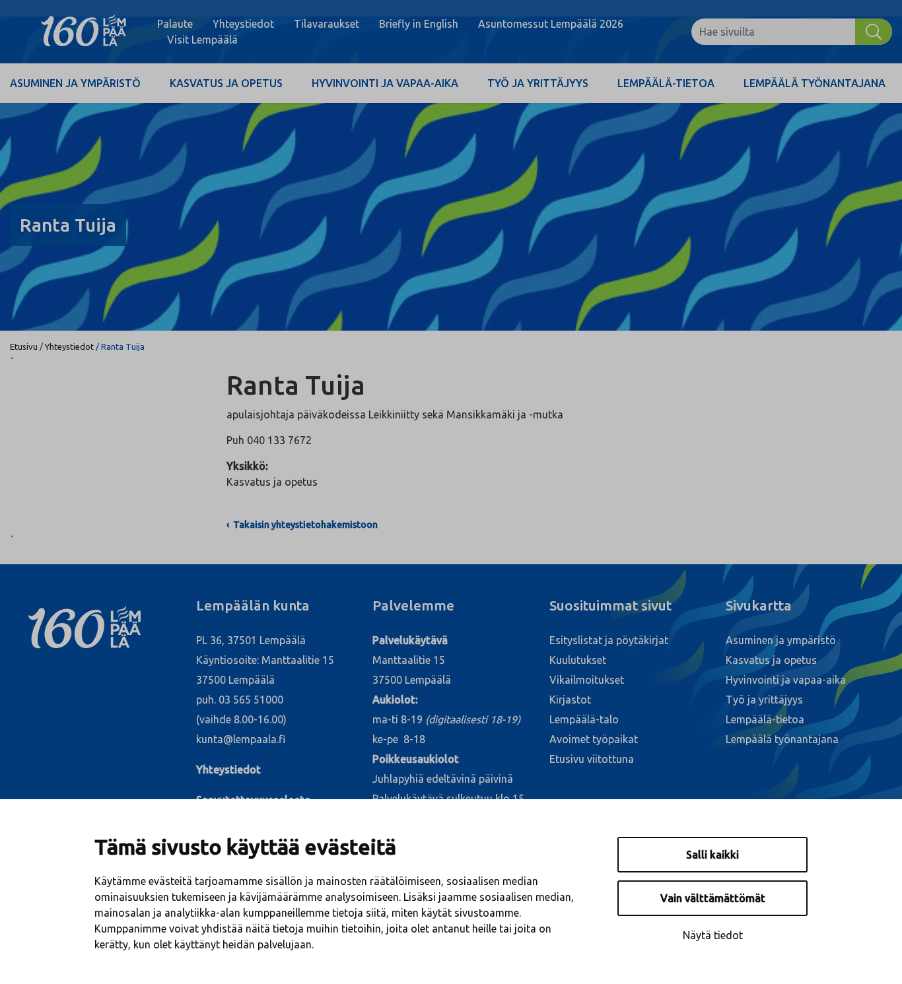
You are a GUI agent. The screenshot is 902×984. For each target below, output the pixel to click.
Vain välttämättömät (712, 898)
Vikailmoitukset (586, 680)
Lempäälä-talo (584, 719)
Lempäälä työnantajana (814, 83)
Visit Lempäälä (202, 40)
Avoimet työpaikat (593, 739)
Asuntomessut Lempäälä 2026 (550, 24)
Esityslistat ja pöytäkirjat (608, 640)
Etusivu (24, 346)
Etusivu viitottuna (591, 759)
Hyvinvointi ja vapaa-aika (385, 83)
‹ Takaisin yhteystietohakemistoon (302, 524)
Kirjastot (570, 699)
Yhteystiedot (243, 24)
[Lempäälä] (83, 32)
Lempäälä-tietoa (665, 83)
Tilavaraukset (326, 24)
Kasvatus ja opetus (226, 83)
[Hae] (873, 31)
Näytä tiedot (713, 935)
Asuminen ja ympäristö (75, 83)
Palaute (175, 24)
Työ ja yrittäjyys (537, 83)
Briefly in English (418, 24)
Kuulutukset (577, 660)
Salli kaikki (712, 855)
